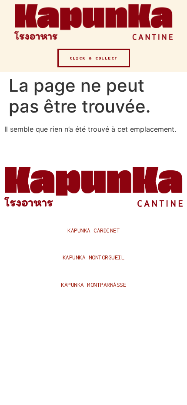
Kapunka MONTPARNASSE (93, 284)
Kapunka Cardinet (93, 230)
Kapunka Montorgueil (94, 257)
